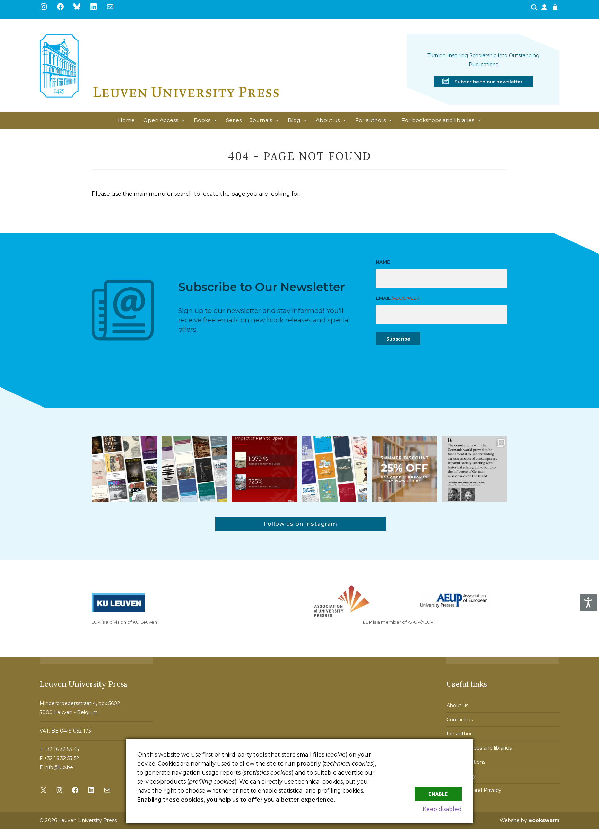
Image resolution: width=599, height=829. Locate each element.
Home (126, 120)
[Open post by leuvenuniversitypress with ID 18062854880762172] (194, 469)
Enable (438, 793)
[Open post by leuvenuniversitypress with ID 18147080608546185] (334, 469)
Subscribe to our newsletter (488, 81)
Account (544, 9)
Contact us (459, 720)
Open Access (160, 120)
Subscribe (398, 338)
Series (234, 120)
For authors (370, 120)
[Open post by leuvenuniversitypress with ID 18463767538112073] (264, 469)
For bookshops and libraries (437, 120)
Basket (556, 9)
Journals (261, 120)
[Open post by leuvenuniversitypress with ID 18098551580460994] (404, 469)
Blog (294, 120)
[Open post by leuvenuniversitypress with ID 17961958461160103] (474, 469)
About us (328, 120)
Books (202, 120)
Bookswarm (543, 820)
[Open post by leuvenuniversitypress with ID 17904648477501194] (124, 469)
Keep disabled (442, 809)
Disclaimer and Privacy (473, 790)
